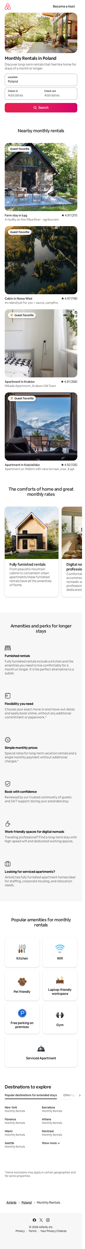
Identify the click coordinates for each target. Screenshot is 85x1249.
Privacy (20, 1231)
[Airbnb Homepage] (8, 6)
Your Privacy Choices (53, 1231)
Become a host (64, 6)
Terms (32, 1231)
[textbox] (23, 95)
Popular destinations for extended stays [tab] (31, 1095)
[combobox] (41, 81)
